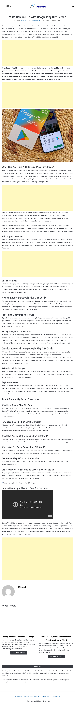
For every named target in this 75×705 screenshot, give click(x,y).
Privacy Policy (45, 696)
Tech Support (35, 20)
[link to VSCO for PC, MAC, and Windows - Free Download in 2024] (56, 621)
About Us (18, 696)
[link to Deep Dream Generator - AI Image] (19, 621)
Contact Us (56, 696)
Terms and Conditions (31, 696)
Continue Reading (19, 653)
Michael (24, 20)
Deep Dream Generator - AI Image (18, 637)
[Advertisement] (37, 53)
